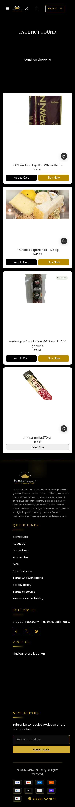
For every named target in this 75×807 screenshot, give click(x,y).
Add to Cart (21, 177)
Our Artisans (21, 550)
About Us (19, 543)
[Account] (27, 8)
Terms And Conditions (28, 578)
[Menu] (7, 9)
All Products (21, 537)
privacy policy (22, 585)
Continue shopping (37, 59)
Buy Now (54, 177)
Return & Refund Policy (28, 598)
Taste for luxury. (37, 770)
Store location (22, 571)
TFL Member (21, 557)
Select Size (37, 447)
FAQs (16, 564)
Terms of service (24, 592)
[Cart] (37, 8)
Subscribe (41, 749)
